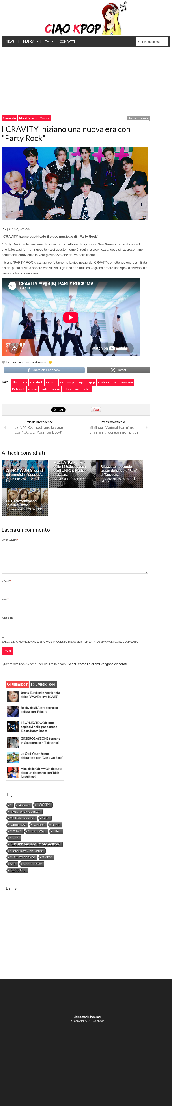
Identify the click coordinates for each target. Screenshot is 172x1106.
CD (25, 382)
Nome (6, 581)
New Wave (126, 382)
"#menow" (24, 805)
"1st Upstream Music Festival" (26, 850)
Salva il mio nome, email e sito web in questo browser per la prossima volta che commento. (70, 641)
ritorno (32, 389)
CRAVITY (51, 382)
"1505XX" (18, 870)
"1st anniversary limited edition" (35, 844)
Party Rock (18, 389)
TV (45, 42)
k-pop (82, 382)
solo (77, 389)
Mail (5, 599)
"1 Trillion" (15, 831)
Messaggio (10, 540)
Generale (9, 118)
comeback (36, 382)
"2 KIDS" (47, 857)
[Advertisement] (86, 81)
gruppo (71, 382)
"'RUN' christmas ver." (22, 818)
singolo (55, 389)
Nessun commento (138, 118)
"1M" (56, 831)
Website (7, 617)
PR (4, 229)
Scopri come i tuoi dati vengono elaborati (97, 664)
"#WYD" (43, 805)
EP (61, 382)
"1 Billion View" (18, 824)
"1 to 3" (56, 824)
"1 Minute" (38, 824)
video (87, 389)
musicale (103, 382)
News (10, 41)
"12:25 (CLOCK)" (32, 863)
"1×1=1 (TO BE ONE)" (22, 857)
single (43, 389)
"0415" (45, 818)
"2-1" (13, 863)
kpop (92, 382)
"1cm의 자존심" (36, 831)
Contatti (67, 41)
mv (114, 382)
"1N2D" (14, 838)
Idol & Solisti (28, 118)
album (15, 382)
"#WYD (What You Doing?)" (25, 811)
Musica (26, 42)
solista (67, 389)
